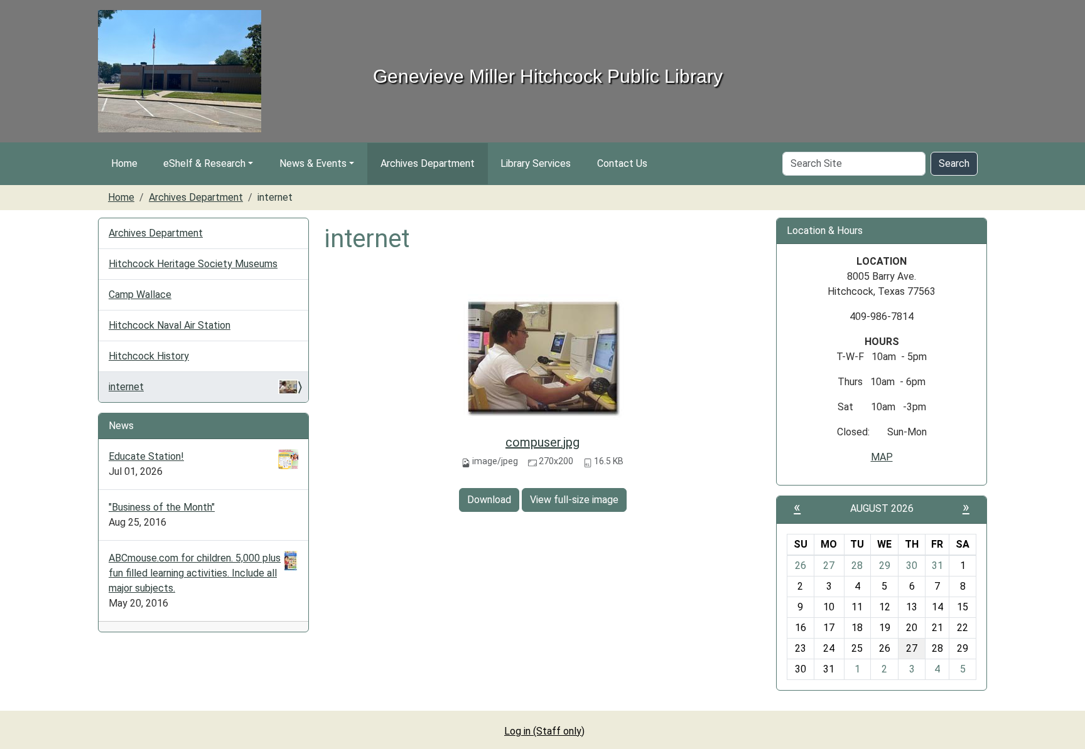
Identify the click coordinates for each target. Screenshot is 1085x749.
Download (489, 500)
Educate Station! (146, 456)
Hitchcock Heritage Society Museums (193, 264)
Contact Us (622, 163)
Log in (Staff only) (544, 731)
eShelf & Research (204, 163)
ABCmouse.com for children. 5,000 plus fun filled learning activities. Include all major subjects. (195, 573)
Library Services (535, 163)
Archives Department (428, 163)
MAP (882, 457)
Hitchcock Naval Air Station (169, 325)
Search (954, 163)
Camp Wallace (140, 294)
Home (124, 163)
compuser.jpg (542, 442)
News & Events (313, 163)
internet (126, 387)
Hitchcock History (149, 356)
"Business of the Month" (162, 507)
